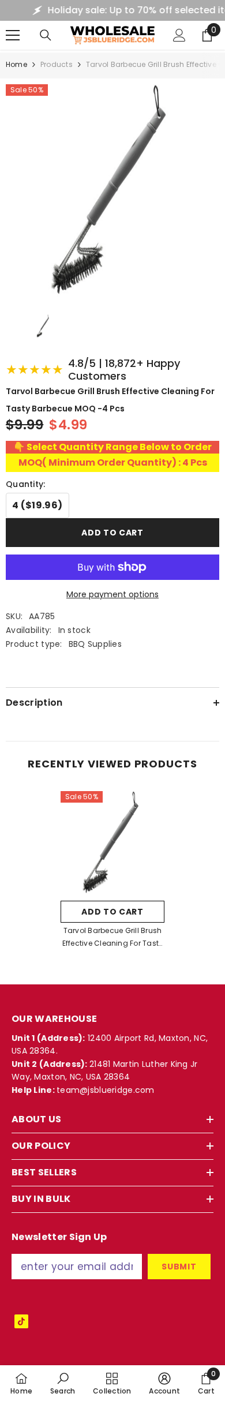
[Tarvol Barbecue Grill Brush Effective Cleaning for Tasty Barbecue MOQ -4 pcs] (112, 843)
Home (16, 64)
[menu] (13, 35)
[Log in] (179, 35)
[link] (63, 1383)
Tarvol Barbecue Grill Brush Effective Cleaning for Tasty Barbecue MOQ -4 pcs (112, 938)
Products (56, 64)
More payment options (112, 594)
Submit (179, 1266)
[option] (112, 873)
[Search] (45, 35)
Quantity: (26, 484)
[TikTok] (21, 1321)
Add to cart (112, 532)
